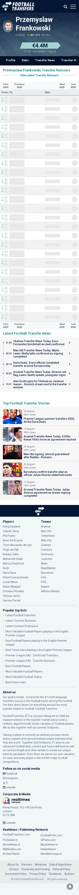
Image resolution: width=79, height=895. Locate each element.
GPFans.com (48, 839)
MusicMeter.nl (49, 844)
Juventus (46, 558)
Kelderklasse (48, 849)
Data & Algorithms (60, 864)
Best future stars (16, 682)
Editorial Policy (61, 869)
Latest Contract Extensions (22, 626)
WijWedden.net (12, 849)
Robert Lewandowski (15, 577)
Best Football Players (18, 666)
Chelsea (46, 545)
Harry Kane (10, 572)
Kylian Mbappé (12, 586)
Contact (14, 869)
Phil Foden (9, 535)
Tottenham (48, 535)
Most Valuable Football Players (24, 671)
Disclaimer (55, 873)
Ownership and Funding (35, 869)
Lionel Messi (10, 582)
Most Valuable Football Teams (24, 676)
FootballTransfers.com (16, 834)
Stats (25, 60)
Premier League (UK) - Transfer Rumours (30, 660)
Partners (26, 864)
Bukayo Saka (11, 554)
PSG (43, 582)
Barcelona (47, 572)
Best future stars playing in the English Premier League (39, 649)
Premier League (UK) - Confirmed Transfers (32, 655)
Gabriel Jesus (11, 531)
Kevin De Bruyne (12, 540)
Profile (10, 60)
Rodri (6, 568)
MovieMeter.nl (11, 844)
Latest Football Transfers (21, 615)
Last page (73, 85)
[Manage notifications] (70, 886)
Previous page (19, 85)
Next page (62, 85)
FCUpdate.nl (10, 839)
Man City (46, 540)
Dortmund (47, 554)
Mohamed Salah (13, 558)
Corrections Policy (16, 873)
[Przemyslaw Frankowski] (8, 25)
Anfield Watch (11, 853)
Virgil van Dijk (11, 549)
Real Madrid (48, 568)
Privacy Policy (38, 873)
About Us (13, 864)
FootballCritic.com (51, 835)
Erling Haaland (11, 526)
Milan (44, 563)
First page (5, 85)
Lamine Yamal (11, 600)
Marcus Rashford (13, 563)
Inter (44, 577)
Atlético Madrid (50, 591)
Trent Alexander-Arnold (17, 545)
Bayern (45, 586)
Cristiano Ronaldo (13, 591)
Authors (69, 873)
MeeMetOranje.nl (51, 853)
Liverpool (46, 549)
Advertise (41, 864)
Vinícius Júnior (11, 595)
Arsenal (45, 526)
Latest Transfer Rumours (21, 620)
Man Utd (46, 531)
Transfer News (45, 60)
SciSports (53, 727)
